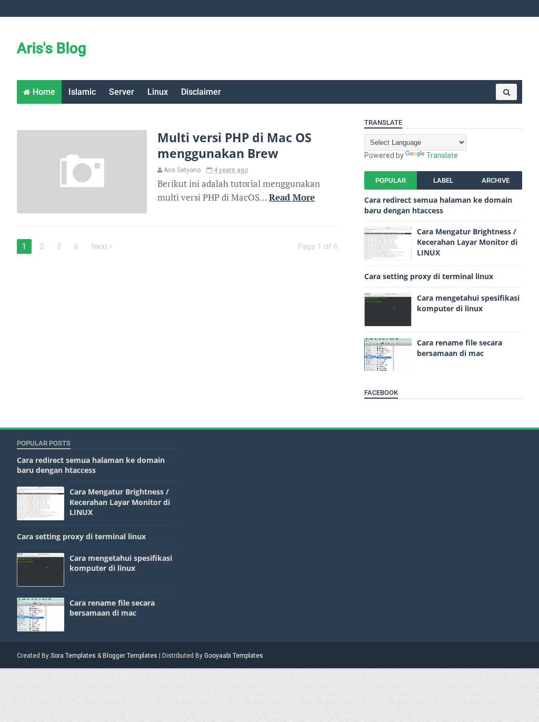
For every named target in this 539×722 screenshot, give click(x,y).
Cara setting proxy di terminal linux (428, 276)
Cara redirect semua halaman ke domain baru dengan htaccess (438, 205)
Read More (292, 197)
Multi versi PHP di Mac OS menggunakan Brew (234, 145)
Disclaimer (201, 92)
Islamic (82, 92)
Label (443, 180)
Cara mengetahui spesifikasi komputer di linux (468, 303)
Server (121, 92)
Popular (390, 180)
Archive (496, 180)
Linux (157, 92)
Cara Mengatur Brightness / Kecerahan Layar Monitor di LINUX (467, 241)
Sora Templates (73, 655)
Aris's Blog (51, 48)
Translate (442, 155)
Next (100, 246)
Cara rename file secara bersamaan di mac (459, 348)
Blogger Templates (130, 655)
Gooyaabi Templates (233, 655)
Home (44, 92)
